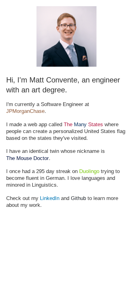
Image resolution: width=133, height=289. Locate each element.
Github (78, 198)
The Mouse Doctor (27, 158)
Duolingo (89, 171)
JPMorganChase (25, 111)
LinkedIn (49, 198)
